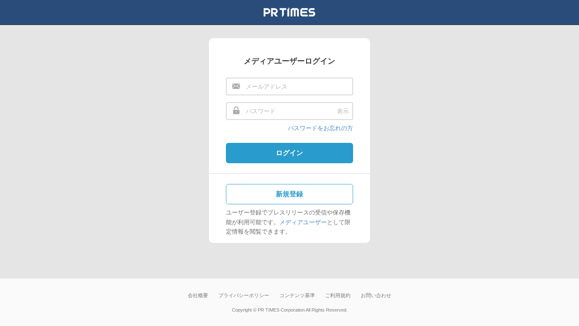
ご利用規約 (338, 295)
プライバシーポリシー (243, 295)
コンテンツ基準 (297, 295)
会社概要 (198, 295)
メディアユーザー (303, 222)
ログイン (289, 152)
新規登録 (289, 194)
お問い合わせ (376, 295)
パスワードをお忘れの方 (320, 128)
